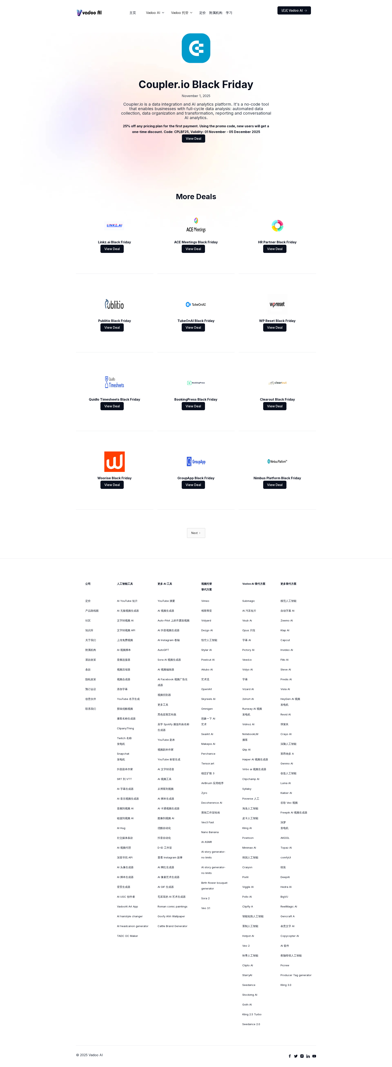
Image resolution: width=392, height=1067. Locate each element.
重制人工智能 (250, 926)
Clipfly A (247, 906)
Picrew (285, 965)
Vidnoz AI (248, 724)
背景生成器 (123, 886)
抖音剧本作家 (125, 769)
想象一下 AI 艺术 (208, 721)
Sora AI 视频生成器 (169, 659)
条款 (88, 669)
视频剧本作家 (166, 749)
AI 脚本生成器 (125, 877)
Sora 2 (205, 898)
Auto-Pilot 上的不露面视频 (173, 620)
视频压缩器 (123, 669)
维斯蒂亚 (206, 610)
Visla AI (285, 689)
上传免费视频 (125, 640)
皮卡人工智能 (250, 818)
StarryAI (247, 975)
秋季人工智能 (250, 955)
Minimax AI (249, 847)
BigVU (284, 896)
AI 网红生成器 (166, 867)
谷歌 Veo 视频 (289, 802)
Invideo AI (287, 649)
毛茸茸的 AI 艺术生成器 (172, 896)
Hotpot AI (248, 935)
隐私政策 (90, 679)
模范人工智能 (288, 600)
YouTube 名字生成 (128, 699)
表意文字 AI (287, 926)
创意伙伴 (90, 699)
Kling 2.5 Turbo (252, 1014)
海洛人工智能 (250, 808)
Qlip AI (246, 749)
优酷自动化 (164, 828)
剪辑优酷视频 (125, 708)
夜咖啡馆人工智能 (291, 955)
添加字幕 (122, 689)
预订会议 (90, 689)
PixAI (245, 877)
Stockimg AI (249, 994)
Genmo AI (287, 763)
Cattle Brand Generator (172, 926)
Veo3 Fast (207, 822)
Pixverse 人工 (250, 798)
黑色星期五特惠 (167, 714)
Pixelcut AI (208, 659)
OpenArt (206, 689)
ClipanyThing (125, 728)
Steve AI (286, 669)
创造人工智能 (288, 773)
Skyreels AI (208, 699)
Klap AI (285, 630)
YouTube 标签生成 (169, 759)
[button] (155, 13)
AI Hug (121, 828)
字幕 (245, 679)
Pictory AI (248, 649)
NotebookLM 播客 (250, 736)
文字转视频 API (126, 630)
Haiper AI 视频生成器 (255, 759)
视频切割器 (164, 694)
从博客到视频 (166, 788)
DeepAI (285, 877)
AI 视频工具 (165, 779)
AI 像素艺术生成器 (168, 877)
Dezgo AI (207, 630)
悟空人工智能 (209, 640)
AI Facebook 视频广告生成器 (173, 682)
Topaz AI (286, 847)
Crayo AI (286, 734)
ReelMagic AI (289, 906)
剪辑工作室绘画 (210, 812)
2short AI (248, 699)
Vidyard (206, 620)
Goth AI (247, 1004)
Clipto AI (247, 965)
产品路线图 (92, 610)
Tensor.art (207, 763)
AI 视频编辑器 (166, 669)
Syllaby (246, 788)
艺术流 (205, 679)
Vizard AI (248, 689)
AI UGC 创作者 (126, 896)
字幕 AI (246, 640)
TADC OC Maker (127, 935)
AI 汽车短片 (249, 610)
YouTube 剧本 (166, 739)
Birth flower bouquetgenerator (214, 885)
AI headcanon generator (132, 926)
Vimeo (205, 600)
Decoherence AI (211, 802)
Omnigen (207, 708)
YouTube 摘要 (166, 600)
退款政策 (90, 659)
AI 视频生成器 (166, 610)
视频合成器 (123, 679)
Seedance (248, 985)
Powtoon (248, 837)
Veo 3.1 (205, 908)
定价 (202, 13)
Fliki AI (284, 659)
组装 (283, 867)
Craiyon (247, 867)
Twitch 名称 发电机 (124, 740)
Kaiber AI (286, 792)
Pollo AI (247, 896)
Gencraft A (288, 916)
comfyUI (286, 857)
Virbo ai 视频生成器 (254, 769)
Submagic (248, 600)
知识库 (89, 630)
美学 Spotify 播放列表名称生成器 (173, 727)
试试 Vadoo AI (294, 10)
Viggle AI (248, 886)
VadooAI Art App (127, 906)
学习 (229, 13)
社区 (88, 620)
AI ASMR (206, 842)
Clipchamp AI (250, 779)
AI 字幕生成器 (125, 788)
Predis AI (286, 679)
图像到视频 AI (166, 818)
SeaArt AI (207, 734)
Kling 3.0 (286, 985)
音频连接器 (123, 659)
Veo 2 (246, 945)
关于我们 (90, 640)
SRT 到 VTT (124, 779)
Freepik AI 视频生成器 (294, 812)
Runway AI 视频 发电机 (252, 711)
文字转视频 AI (125, 620)
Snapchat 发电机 (123, 756)
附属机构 (215, 13)
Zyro (204, 792)
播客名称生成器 (126, 718)
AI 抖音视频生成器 (168, 630)
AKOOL (285, 837)
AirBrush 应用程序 (212, 783)
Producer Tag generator (296, 975)
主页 (132, 13)
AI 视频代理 (124, 847)
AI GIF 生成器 (166, 886)
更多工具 (163, 704)
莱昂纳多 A (287, 753)
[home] (89, 12)
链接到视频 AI (125, 818)
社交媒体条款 (125, 837)
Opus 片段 (248, 630)
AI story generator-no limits (213, 854)
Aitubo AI (207, 669)
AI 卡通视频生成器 (168, 808)
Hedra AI (286, 886)
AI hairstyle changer (130, 916)
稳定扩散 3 (207, 773)
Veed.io (247, 659)
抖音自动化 (164, 837)
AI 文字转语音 (166, 769)
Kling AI (247, 828)
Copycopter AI (290, 935)
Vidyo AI (247, 669)
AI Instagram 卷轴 (169, 640)
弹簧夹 (284, 724)
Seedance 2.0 (251, 1024)
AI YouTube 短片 (127, 600)
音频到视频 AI (125, 808)
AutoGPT (163, 649)
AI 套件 (285, 945)
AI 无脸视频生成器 (128, 610)
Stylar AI (206, 649)
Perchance (208, 753)
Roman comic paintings (172, 906)
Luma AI (286, 783)
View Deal (193, 138)
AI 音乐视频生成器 (128, 798)
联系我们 (90, 708)
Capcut (285, 640)
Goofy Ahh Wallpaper (171, 916)
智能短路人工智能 (253, 916)
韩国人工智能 (250, 857)
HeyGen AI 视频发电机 (290, 701)
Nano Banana (210, 832)
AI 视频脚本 (124, 649)
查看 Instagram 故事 (170, 857)
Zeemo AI (287, 620)
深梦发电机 (284, 825)
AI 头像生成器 (125, 867)
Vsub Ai (247, 620)
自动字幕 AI (287, 610)
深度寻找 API (125, 857)
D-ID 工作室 (165, 847)
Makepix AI (208, 743)
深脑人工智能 (288, 743)
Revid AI (286, 714)
